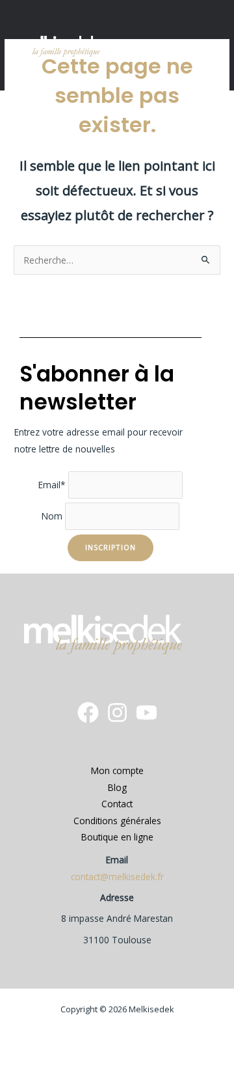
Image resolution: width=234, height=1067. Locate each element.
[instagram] (117, 712)
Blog (117, 787)
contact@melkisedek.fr (117, 876)
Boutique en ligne (117, 837)
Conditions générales (117, 820)
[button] (209, 45)
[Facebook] (88, 712)
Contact (117, 803)
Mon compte (117, 770)
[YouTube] (146, 712)
